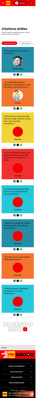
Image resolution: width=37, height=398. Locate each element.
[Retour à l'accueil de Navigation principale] (8, 3)
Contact (22, 390)
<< (5, 324)
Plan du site (14, 390)
